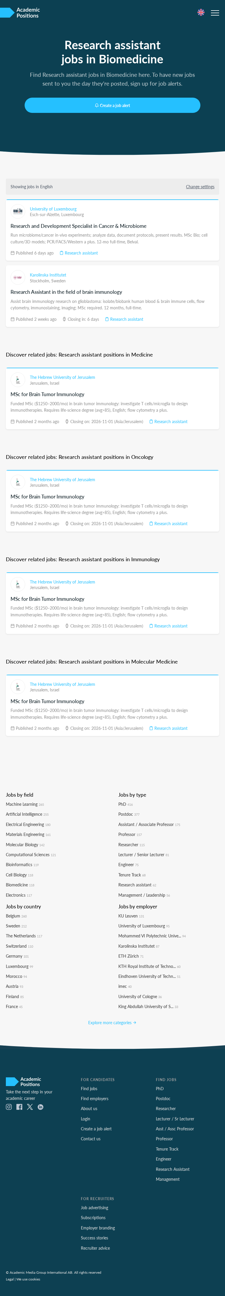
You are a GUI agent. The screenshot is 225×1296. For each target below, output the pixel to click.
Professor (130, 834)
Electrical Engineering (28, 824)
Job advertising (94, 1207)
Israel (54, 383)
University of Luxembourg (53, 209)
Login (85, 1119)
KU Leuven (131, 916)
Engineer (128, 864)
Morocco (16, 976)
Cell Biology (19, 875)
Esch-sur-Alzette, (45, 214)
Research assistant (81, 253)
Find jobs (89, 1088)
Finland (15, 996)
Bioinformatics (22, 864)
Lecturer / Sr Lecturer (175, 1119)
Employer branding (98, 1228)
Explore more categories (110, 1022)
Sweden (58, 281)
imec (125, 986)
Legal (10, 1279)
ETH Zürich (131, 956)
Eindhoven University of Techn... (149, 976)
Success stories (94, 1238)
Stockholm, (40, 281)
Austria (14, 986)
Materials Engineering (28, 834)
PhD (125, 804)
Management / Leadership (144, 895)
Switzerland (19, 946)
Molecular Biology (25, 844)
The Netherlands (24, 936)
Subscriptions (93, 1217)
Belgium (16, 916)
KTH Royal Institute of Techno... (149, 966)
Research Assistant (173, 1169)
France (14, 1006)
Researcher (131, 844)
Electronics (19, 895)
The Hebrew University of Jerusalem (62, 377)
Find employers (94, 1098)
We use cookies (28, 1279)
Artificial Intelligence (27, 814)
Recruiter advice (95, 1248)
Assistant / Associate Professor (149, 824)
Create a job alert (115, 105)
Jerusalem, (40, 383)
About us (89, 1108)
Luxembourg (72, 214)
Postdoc (128, 814)
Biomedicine (20, 885)
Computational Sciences (31, 854)
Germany (17, 956)
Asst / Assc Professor (175, 1129)
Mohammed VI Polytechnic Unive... (152, 936)
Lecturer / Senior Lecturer (143, 854)
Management (168, 1179)
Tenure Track (132, 875)
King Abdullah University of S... (148, 1006)
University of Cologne (140, 996)
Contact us (90, 1138)
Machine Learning (25, 804)
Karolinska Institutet (48, 275)
